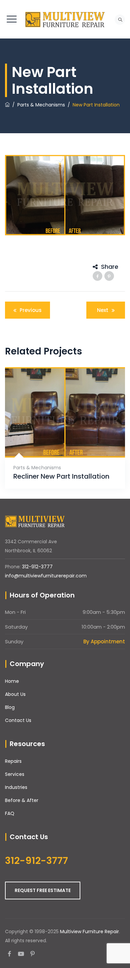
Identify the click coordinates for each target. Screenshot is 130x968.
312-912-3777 (37, 566)
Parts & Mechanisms (37, 467)
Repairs (13, 761)
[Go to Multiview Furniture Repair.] (7, 104)
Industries (16, 787)
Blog (10, 707)
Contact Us (18, 720)
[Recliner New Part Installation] (57, 441)
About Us (15, 694)
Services (14, 774)
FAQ (9, 813)
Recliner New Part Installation (61, 476)
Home (12, 681)
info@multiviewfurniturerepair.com (46, 575)
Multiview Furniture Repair (89, 931)
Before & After (21, 800)
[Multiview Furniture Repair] (65, 19)
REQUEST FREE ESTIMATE (43, 890)
